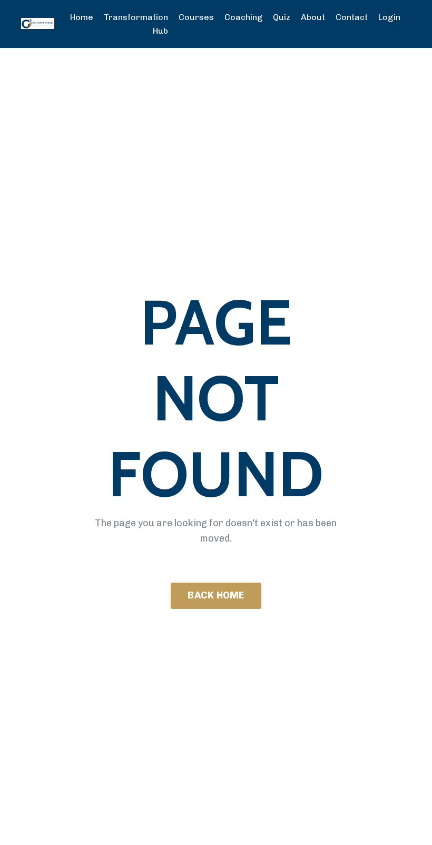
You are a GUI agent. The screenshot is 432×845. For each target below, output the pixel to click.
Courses (196, 17)
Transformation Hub (136, 24)
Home (81, 17)
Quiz (281, 17)
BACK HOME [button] (216, 595)
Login (389, 17)
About (313, 17)
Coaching (243, 17)
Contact (352, 17)
